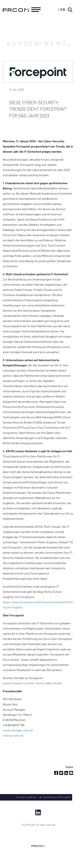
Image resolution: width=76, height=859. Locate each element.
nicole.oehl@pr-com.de (18, 730)
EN (62, 9)
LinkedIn (56, 683)
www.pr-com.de (13, 735)
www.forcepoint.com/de (18, 683)
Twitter (40, 683)
